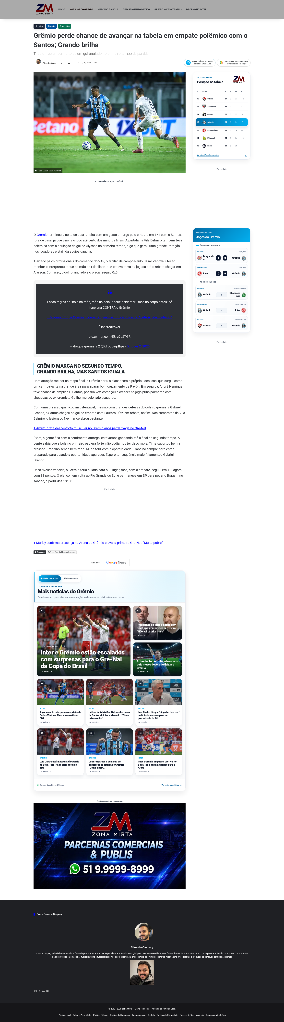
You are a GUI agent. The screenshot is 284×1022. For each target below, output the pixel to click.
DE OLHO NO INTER (196, 9)
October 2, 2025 (138, 346)
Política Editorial (100, 1015)
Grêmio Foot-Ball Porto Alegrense (61, 552)
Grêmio (51, 26)
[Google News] (116, 562)
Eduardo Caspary (50, 63)
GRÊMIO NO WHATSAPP (167, 9)
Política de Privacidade (167, 1015)
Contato (151, 1015)
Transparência (138, 1015)
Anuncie (200, 1015)
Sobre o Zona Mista (82, 1015)
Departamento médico (136, 9)
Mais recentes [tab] (71, 578)
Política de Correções (120, 1015)
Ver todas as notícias (172, 785)
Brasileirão (65, 26)
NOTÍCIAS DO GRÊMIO (81, 9)
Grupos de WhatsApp (216, 1015)
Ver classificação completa (222, 155)
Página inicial (65, 1015)
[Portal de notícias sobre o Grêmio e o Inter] (45, 9)
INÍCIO (61, 9)
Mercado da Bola (108, 9)
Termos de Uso (187, 1015)
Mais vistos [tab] (51, 578)
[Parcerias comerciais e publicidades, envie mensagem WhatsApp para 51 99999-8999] (110, 846)
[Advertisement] (110, 207)
